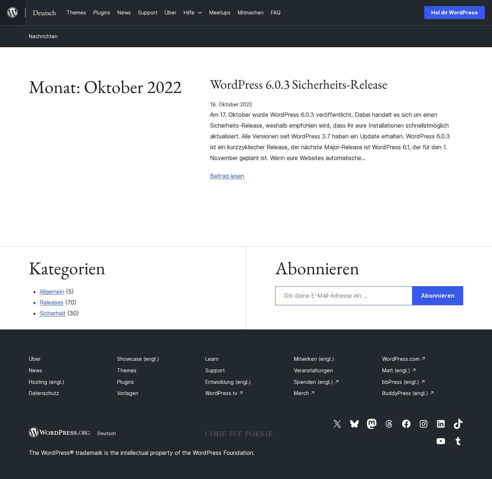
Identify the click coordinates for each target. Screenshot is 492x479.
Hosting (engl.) (46, 382)
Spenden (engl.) (316, 382)
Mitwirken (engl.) (314, 359)
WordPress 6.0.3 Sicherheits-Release (298, 84)
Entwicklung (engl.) (228, 382)
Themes (127, 370)
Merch (304, 393)
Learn (212, 359)
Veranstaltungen (313, 370)
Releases (51, 302)
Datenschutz (44, 393)
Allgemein (52, 291)
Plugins (125, 382)
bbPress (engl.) (403, 382)
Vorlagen (127, 393)
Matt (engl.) (399, 370)
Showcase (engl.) (138, 359)
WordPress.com (404, 359)
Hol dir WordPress (454, 12)
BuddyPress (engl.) (408, 393)
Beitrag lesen (227, 175)
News (35, 370)
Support (215, 370)
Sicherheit (53, 313)
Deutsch (107, 433)
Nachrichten (43, 36)
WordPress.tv (224, 393)
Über (35, 359)
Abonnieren (438, 295)
